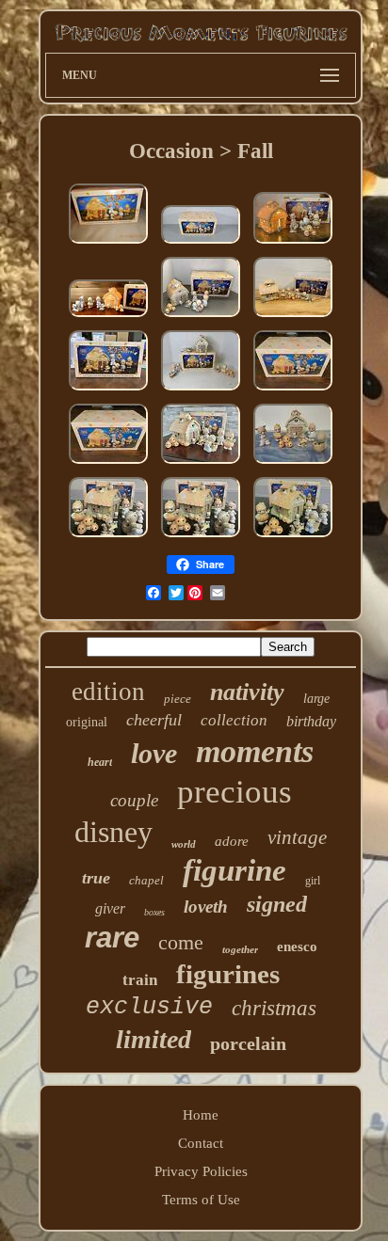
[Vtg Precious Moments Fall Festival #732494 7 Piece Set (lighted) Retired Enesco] (108, 317)
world (183, 844)
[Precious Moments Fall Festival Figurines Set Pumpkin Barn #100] (293, 463)
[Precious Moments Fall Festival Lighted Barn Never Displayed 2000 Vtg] (293, 317)
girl (312, 880)
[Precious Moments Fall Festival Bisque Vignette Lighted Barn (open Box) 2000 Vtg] (293, 390)
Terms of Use (201, 1199)
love (154, 753)
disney (113, 832)
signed (277, 904)
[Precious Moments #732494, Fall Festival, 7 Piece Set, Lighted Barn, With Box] (293, 243)
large (316, 699)
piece (177, 699)
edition (108, 691)
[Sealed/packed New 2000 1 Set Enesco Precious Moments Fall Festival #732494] (200, 243)
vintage (297, 837)
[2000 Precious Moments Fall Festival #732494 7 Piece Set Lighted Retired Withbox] (200, 317)
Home (200, 1114)
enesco (297, 946)
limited (153, 1039)
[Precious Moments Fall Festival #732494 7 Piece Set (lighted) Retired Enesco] (200, 390)
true (96, 877)
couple (134, 800)
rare (112, 937)
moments (255, 751)
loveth (206, 906)
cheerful (154, 719)
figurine (234, 870)
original (86, 722)
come (180, 942)
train (139, 980)
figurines (228, 974)
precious (234, 791)
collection (234, 720)
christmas (274, 1008)
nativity (247, 692)
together (240, 949)
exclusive (149, 1007)
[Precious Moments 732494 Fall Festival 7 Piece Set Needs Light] (108, 390)
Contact (200, 1143)
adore (232, 841)
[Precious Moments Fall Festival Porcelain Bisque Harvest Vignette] (108, 537)
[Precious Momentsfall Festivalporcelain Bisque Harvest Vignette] (293, 537)
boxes (154, 912)
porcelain (248, 1043)
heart (100, 762)
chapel (146, 880)
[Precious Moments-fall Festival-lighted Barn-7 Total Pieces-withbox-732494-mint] (108, 243)
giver (110, 908)
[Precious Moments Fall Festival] (200, 463)
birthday (311, 721)
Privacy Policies (201, 1171)
